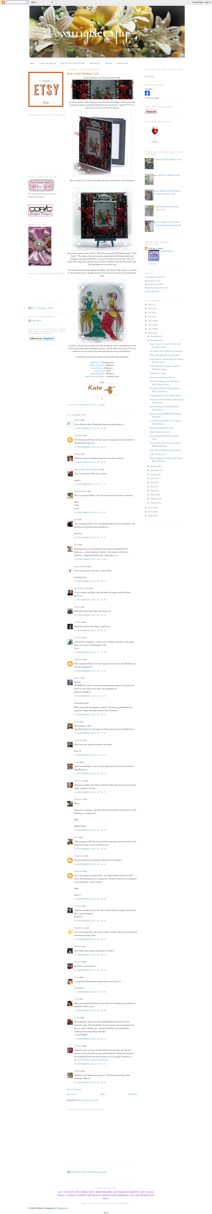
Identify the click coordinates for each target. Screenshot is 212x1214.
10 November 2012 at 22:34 (90, 954)
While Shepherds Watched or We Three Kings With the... (166, 460)
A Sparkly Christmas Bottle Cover (167, 159)
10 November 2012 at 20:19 (90, 939)
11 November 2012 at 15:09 (90, 991)
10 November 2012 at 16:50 (90, 898)
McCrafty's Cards (81, 588)
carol (76, 998)
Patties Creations (97, 365)
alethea (77, 1070)
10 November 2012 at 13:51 (90, 695)
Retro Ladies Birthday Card (161, 427)
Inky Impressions (97, 373)
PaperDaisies (79, 927)
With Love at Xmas (158, 373)
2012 (150, 332)
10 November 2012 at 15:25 (90, 755)
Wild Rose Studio (155, 248)
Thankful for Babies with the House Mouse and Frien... (164, 390)
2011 (150, 507)
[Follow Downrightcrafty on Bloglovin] (41, 340)
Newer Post (72, 1094)
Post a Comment (74, 1089)
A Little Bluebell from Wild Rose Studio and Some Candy (167, 192)
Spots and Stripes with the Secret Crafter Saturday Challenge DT (167, 224)
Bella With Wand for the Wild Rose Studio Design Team (164, 383)
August (154, 474)
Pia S (76, 837)
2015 (150, 320)
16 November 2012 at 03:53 (90, 1038)
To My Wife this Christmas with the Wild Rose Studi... (165, 368)
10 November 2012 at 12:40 (90, 599)
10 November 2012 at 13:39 (90, 652)
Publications (95, 63)
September (155, 470)
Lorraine (77, 905)
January (154, 502)
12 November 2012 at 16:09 (90, 1010)
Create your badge (152, 98)
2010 (150, 511)
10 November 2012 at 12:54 (90, 615)
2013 (150, 328)
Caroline (77, 622)
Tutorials (108, 63)
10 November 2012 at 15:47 (90, 773)
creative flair (150, 291)
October (154, 466)
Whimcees (78, 799)
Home (32, 63)
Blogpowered (62, 1208)
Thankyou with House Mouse (162, 377)
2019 (150, 304)
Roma (76, 721)
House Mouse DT (152, 284)
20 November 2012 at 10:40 (90, 1082)
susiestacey (79, 780)
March (153, 494)
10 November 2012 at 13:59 (90, 714)
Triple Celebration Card (160, 431)
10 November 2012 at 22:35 (90, 970)
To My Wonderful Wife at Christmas (165, 355)
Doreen (77, 606)
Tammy (77, 454)
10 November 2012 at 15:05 (90, 733)
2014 (150, 324)
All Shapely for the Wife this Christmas (166, 351)
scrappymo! (79, 855)
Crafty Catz (95, 362)
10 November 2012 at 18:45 (90, 920)
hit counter (149, 76)
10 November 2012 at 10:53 (90, 447)
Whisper (77, 946)
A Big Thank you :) (158, 454)
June (153, 482)
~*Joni (77, 1017)
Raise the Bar (97, 368)
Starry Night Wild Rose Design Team (165, 450)
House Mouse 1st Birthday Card (166, 175)
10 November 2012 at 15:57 (90, 792)
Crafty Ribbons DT (153, 277)
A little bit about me (47, 63)
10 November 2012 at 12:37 (90, 581)
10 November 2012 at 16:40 (90, 848)
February (154, 498)
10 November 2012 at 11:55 (90, 537)
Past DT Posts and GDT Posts (73, 63)
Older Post (132, 1094)
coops (76, 977)
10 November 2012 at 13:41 (90, 670)
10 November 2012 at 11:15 (90, 484)
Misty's (77, 677)
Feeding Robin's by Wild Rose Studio (165, 395)
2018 (150, 308)
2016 (150, 316)
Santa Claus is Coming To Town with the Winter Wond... (165, 345)
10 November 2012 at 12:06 (90, 559)
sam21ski (78, 740)
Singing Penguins (166, 251)
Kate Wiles (149, 89)
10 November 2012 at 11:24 (90, 512)
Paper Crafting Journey (95, 376)
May (76, 544)
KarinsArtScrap (80, 566)
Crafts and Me (99, 370)
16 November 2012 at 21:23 (90, 1063)
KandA (77, 419)
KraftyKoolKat (80, 491)
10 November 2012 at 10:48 (90, 428)
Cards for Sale (122, 63)
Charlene (78, 1045)
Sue (75, 519)
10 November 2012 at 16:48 (90, 864)
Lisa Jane (78, 637)
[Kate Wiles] (147, 94)
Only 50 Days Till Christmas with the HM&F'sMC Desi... (165, 444)
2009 (150, 515)
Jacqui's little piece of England (87, 469)
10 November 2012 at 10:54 (90, 462)
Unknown (78, 435)
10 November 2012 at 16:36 (90, 830)
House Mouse (150, 280)
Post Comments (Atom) (88, 1100)
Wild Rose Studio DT (154, 287)
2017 (150, 312)
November (155, 340)
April (153, 490)
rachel (76, 762)
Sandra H (78, 961)
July (153, 478)
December (155, 336)
